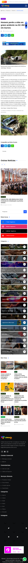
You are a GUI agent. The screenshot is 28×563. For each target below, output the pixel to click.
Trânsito (13, 10)
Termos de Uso (19, 562)
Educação (4, 511)
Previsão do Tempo (6, 479)
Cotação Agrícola (6, 485)
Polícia (3, 503)
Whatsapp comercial (6, 458)
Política (4, 509)
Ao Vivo (4, 1)
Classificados (5, 488)
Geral (3, 506)
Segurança (3, 371)
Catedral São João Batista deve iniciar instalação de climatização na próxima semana (12, 201)
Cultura (3, 498)
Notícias (8, 10)
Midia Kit (4, 461)
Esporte (4, 495)
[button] (2, 164)
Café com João (5, 468)
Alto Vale (3, 196)
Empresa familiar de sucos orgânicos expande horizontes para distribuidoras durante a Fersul (7, 399)
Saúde (3, 500)
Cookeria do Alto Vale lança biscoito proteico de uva (20, 421)
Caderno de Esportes (7, 471)
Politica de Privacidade (7, 562)
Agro (16, 371)
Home (3, 10)
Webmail (3, 558)
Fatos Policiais (5, 482)
